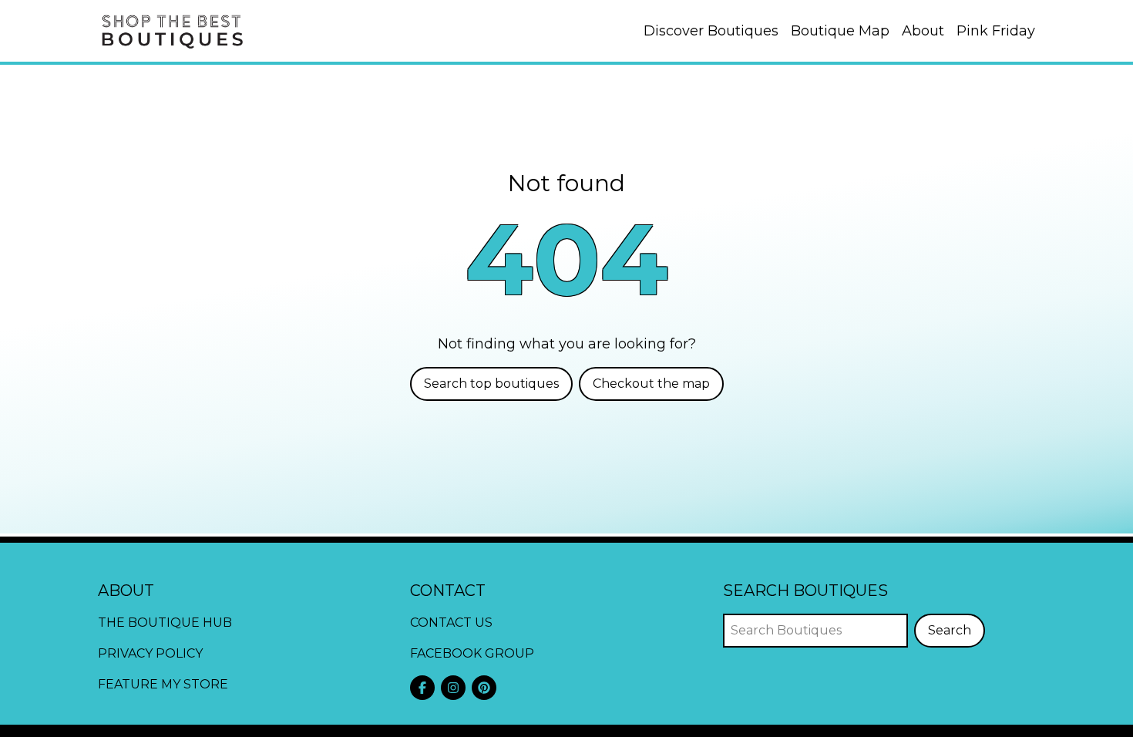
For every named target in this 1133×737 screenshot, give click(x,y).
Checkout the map (651, 383)
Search (949, 630)
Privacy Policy (150, 653)
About (923, 30)
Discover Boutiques (711, 30)
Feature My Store (163, 684)
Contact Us (451, 622)
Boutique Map (840, 30)
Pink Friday (995, 30)
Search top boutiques (491, 383)
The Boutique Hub (165, 622)
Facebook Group (472, 653)
